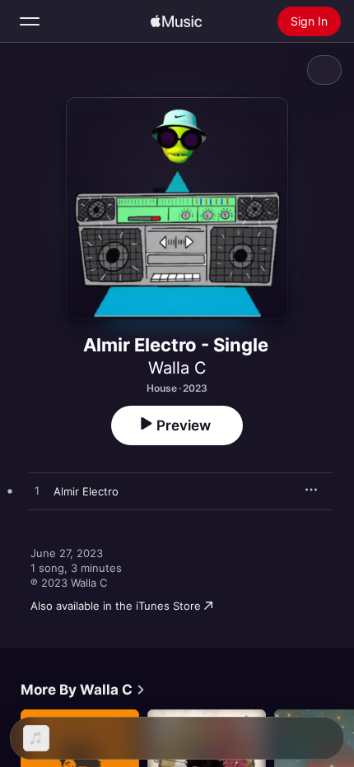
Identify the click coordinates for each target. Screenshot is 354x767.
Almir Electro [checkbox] (86, 491)
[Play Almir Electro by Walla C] (37, 491)
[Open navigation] (30, 21)
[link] (83, 690)
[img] (176, 21)
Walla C (177, 368)
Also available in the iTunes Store (115, 605)
